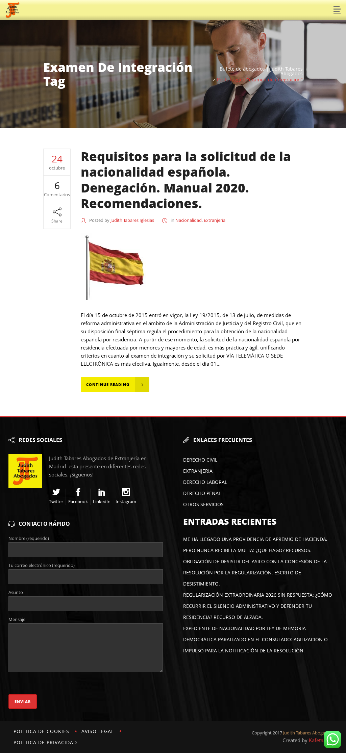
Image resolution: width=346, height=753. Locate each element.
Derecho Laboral (205, 482)
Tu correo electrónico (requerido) (41, 565)
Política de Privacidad (45, 742)
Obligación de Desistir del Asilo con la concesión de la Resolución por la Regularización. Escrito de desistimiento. (255, 572)
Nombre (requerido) (28, 538)
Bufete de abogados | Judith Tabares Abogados (261, 71)
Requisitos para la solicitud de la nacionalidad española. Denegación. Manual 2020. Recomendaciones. (186, 180)
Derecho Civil (200, 460)
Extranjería (214, 220)
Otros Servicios (203, 504)
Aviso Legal (97, 731)
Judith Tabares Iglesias (132, 220)
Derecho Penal (202, 493)
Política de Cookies (41, 731)
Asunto (15, 592)
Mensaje (16, 619)
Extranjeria (198, 471)
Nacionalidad (188, 220)
